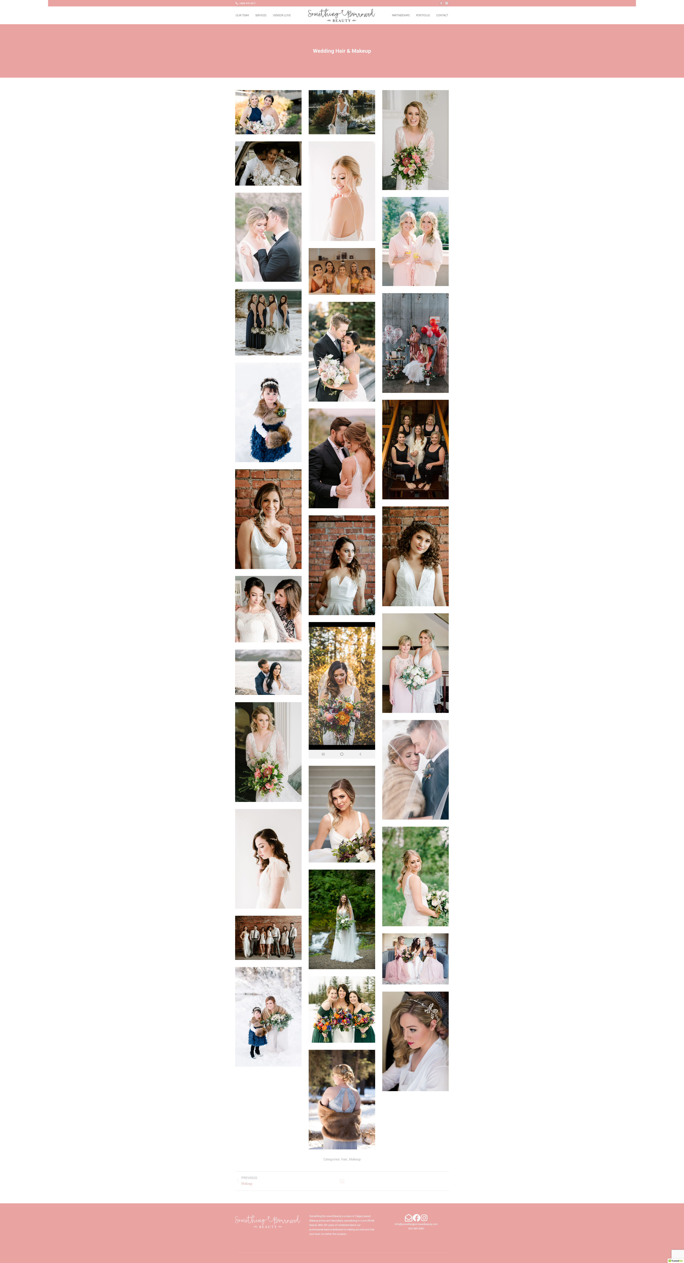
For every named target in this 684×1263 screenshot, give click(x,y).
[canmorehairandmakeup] (342, 352)
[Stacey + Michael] (268, 163)
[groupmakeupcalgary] (415, 449)
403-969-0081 (416, 1229)
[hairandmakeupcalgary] (342, 458)
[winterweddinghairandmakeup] (268, 1017)
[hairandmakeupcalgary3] (342, 565)
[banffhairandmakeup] (268, 112)
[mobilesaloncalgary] (268, 752)
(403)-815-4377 (247, 3)
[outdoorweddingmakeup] (415, 876)
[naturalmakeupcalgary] (268, 859)
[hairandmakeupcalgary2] (415, 556)
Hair (344, 1159)
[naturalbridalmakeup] (342, 814)
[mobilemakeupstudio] (268, 672)
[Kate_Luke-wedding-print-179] (342, 1099)
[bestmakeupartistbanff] (415, 140)
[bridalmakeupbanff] (268, 237)
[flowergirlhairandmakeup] (268, 412)
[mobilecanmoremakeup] (342, 690)
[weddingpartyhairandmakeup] (415, 958)
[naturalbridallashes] (415, 770)
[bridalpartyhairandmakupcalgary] (342, 271)
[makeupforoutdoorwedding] (415, 663)
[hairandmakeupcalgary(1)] (268, 519)
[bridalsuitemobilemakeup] (415, 343)
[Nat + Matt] (342, 112)
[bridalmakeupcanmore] (415, 241)
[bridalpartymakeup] (268, 322)
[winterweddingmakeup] (342, 1009)
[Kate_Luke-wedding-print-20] (415, 1041)
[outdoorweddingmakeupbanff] (342, 919)
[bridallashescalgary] (342, 191)
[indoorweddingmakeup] (268, 609)
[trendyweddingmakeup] (268, 938)
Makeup (355, 1159)
